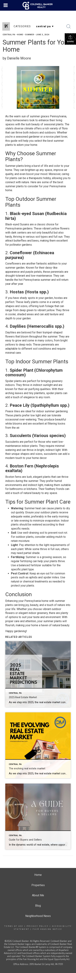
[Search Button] (68, 26)
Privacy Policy (38, 926)
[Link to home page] (38, 5)
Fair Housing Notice (47, 929)
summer (29, 35)
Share (70, 42)
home (20, 35)
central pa (9, 35)
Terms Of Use (13, 926)
